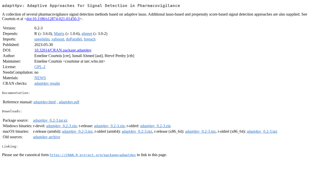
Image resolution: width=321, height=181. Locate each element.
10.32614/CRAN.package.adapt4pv (63, 50)
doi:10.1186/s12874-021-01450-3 (52, 19)
